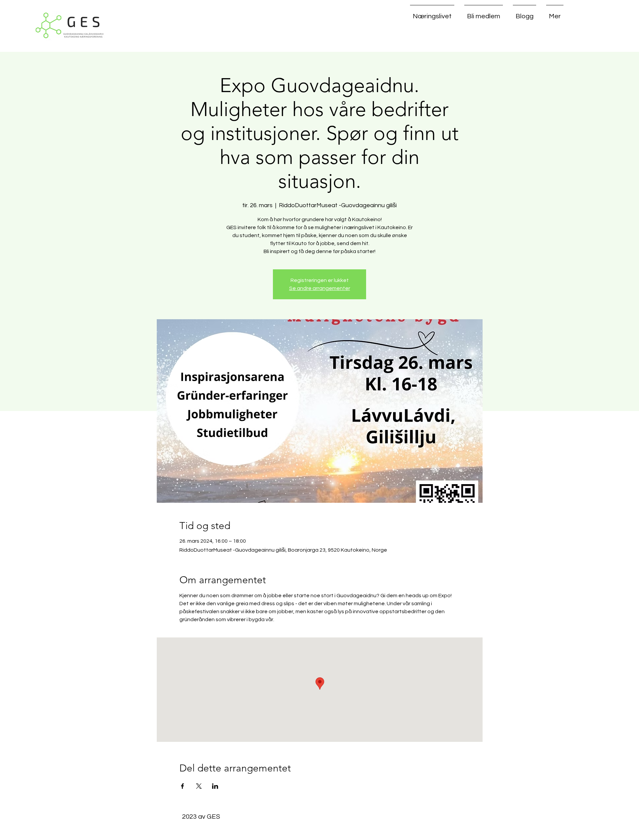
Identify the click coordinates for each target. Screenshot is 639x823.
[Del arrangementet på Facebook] (182, 786)
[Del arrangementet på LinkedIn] (215, 786)
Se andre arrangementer (319, 288)
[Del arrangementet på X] (199, 786)
